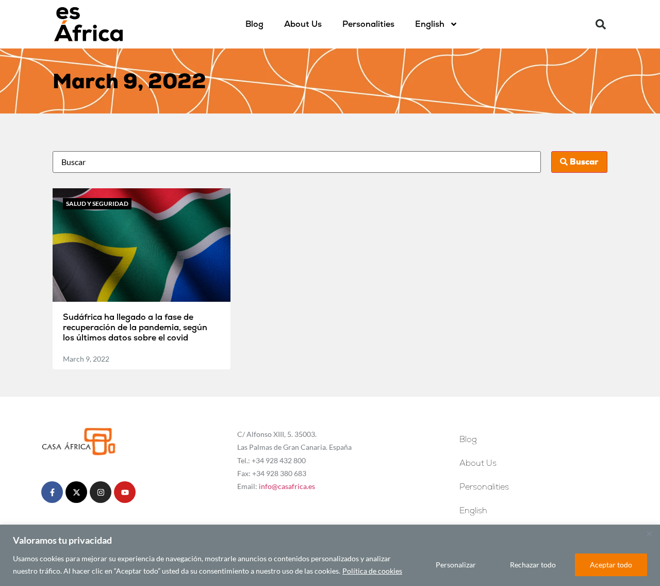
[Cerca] (649, 533)
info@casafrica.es (287, 486)
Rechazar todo (533, 564)
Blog (254, 24)
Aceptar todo (611, 564)
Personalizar (456, 564)
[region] (330, 555)
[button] (600, 24)
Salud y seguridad (97, 203)
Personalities (368, 24)
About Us (303, 24)
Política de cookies (372, 570)
